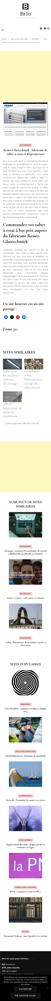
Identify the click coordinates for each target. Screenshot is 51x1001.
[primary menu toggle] (3, 30)
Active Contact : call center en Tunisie (25, 598)
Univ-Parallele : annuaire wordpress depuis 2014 (25, 710)
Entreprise (25, 145)
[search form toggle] (48, 29)
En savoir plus (25, 996)
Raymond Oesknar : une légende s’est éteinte (25, 936)
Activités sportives (25, 751)
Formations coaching (25, 887)
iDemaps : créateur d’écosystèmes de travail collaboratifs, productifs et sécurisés (26, 552)
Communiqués (25, 796)
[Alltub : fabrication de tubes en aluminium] (12, 396)
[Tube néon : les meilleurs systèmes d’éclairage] (12, 364)
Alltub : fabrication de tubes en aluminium (12, 410)
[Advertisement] (25, 76)
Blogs (25, 931)
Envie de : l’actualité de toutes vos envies (25, 800)
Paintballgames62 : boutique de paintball (25, 755)
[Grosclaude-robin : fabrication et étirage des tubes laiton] (33, 364)
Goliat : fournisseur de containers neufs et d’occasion (25, 644)
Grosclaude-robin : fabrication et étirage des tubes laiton (33, 379)
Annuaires (25, 704)
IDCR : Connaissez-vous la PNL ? (25, 891)
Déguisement (25, 840)
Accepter (25, 989)
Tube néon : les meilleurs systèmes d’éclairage (11, 377)
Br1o (25, 14)
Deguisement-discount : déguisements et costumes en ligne (25, 846)
